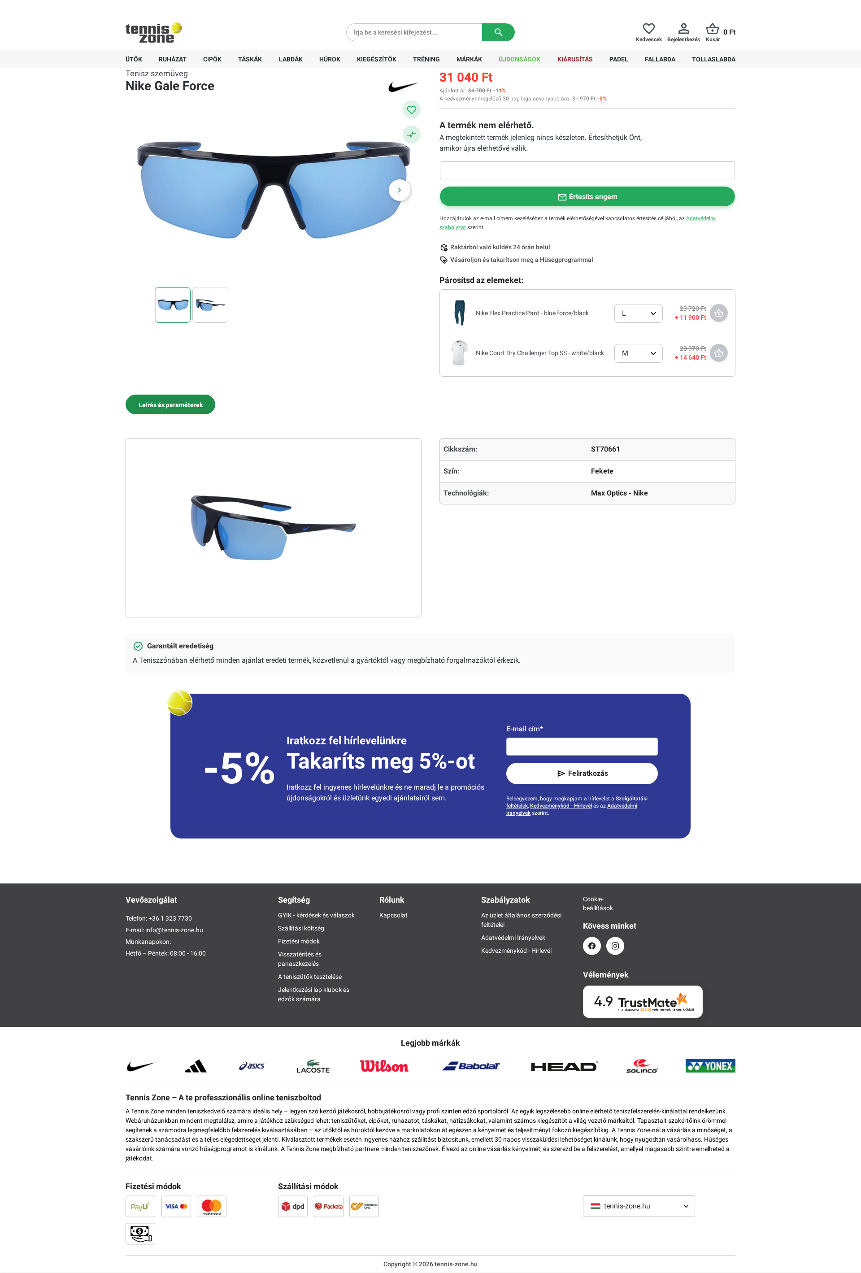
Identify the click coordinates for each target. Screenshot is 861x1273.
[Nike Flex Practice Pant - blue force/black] (459, 312)
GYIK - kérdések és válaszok (316, 915)
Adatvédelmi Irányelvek (513, 937)
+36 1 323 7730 (178, 7)
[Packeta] (329, 1206)
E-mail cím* (524, 729)
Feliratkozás (588, 773)
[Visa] (176, 1206)
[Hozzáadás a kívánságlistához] (412, 109)
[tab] (170, 404)
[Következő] (399, 190)
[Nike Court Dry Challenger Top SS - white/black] (459, 352)
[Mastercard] (211, 1206)
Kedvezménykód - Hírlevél (561, 806)
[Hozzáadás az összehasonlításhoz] (412, 134)
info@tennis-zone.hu (174, 930)
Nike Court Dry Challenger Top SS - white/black (540, 352)
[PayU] (140, 1206)
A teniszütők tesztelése (310, 976)
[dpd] (293, 1206)
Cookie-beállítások (592, 903)
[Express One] (364, 1206)
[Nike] (404, 86)
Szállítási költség (301, 928)
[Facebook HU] (592, 946)
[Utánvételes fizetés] (140, 1233)
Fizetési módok (299, 941)
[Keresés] (498, 32)
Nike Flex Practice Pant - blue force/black (532, 313)
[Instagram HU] (615, 946)
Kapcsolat (393, 915)
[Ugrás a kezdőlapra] (154, 32)
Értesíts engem (593, 196)
